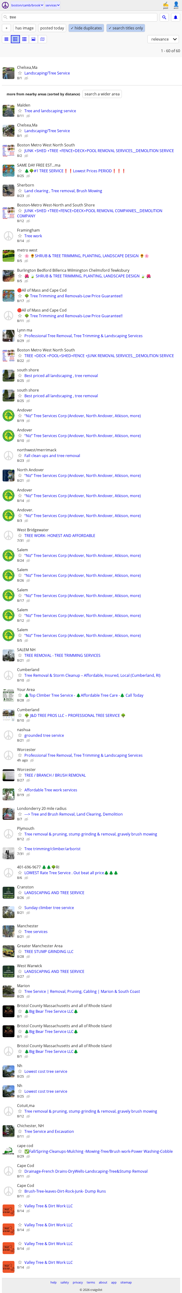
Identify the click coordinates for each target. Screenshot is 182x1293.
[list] (6, 39)
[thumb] (15, 39)
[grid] (24, 39)
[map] (42, 39)
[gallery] (33, 39)
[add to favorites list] (20, 73)
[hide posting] (27, 78)
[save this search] (175, 17)
